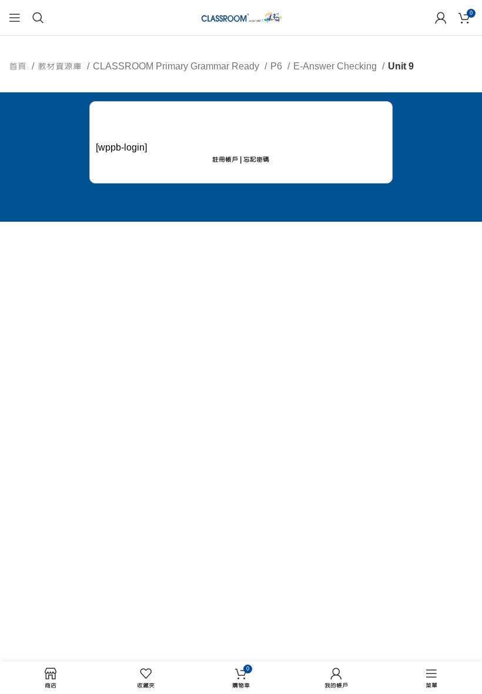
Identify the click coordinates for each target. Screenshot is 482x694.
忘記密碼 (256, 159)
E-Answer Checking (336, 66)
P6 (277, 66)
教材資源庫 (61, 66)
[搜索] (38, 17)
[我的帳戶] (441, 17)
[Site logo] (241, 18)
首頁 (19, 66)
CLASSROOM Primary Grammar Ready (177, 66)
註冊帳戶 (225, 159)
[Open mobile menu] (14, 17)
